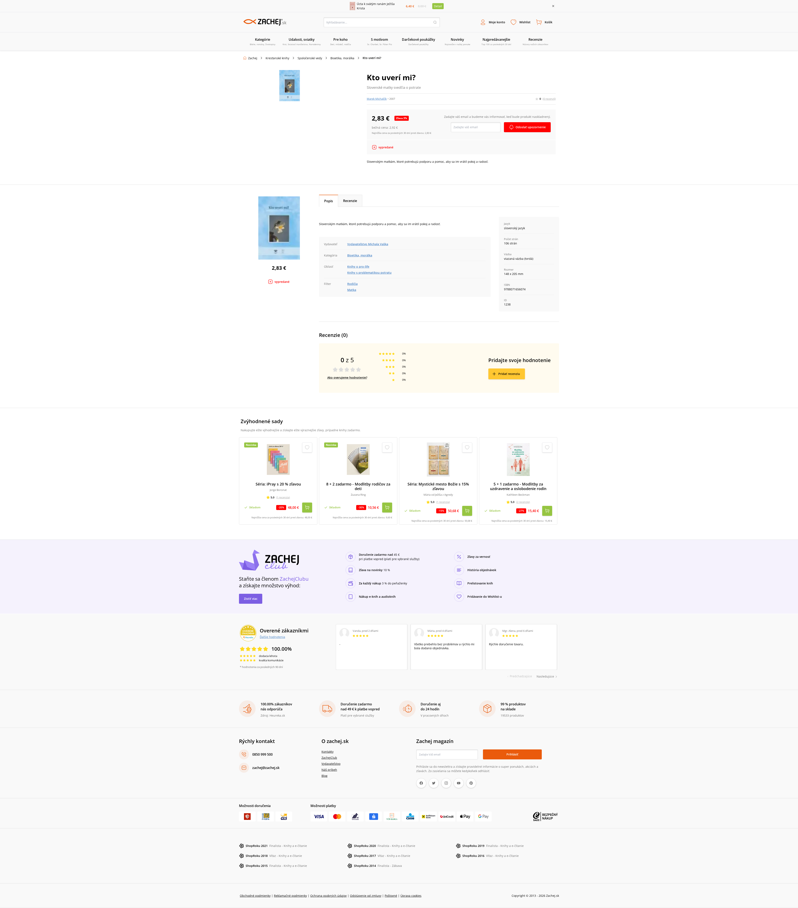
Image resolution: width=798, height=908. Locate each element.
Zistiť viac (250, 599)
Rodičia (352, 284)
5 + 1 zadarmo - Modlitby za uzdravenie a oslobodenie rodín (518, 486)
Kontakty (327, 752)
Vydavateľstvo (330, 764)
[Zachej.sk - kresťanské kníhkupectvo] (264, 22)
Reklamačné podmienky (290, 896)
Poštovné (391, 896)
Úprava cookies (410, 896)
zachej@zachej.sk (266, 767)
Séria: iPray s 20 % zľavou (278, 484)
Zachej (252, 58)
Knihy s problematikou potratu (369, 273)
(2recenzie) (523, 502)
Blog (324, 776)
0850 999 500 (262, 754)
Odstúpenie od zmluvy (365, 896)
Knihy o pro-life (358, 267)
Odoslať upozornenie (531, 127)
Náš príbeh (329, 770)
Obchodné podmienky (255, 896)
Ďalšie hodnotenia (272, 637)
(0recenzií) (549, 99)
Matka (351, 290)
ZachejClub (329, 758)
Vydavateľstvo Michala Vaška (367, 244)
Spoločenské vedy (310, 58)
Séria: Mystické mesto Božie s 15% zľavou (438, 486)
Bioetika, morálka (342, 58)
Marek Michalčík (377, 99)
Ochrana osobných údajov (328, 896)
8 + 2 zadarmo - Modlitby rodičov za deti (358, 486)
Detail (438, 6)
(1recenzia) (283, 497)
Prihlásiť (512, 754)
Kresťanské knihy (277, 58)
